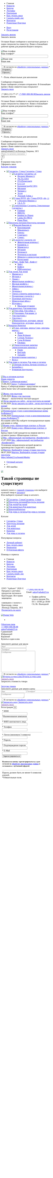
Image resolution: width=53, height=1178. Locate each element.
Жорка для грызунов (20, 396)
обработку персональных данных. (33, 67)
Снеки (20, 237)
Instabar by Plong (25, 215)
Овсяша (21, 342)
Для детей (22, 504)
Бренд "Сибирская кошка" (23, 384)
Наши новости (8, 379)
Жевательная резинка (28, 242)
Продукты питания (35, 502)
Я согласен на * (27, 674)
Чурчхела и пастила (27, 254)
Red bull (21, 352)
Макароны (23, 230)
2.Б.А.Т (21, 203)
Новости (11, 6)
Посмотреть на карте (11, 610)
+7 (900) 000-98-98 (27, 94)
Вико (20, 333)
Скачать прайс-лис (15, 18)
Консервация (23, 227)
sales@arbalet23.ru (40, 592)
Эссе (20, 193)
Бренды (10, 8)
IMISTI (21, 213)
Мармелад (23, 247)
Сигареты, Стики (33, 499)
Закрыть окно (7, 89)
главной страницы (25, 490)
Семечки (22, 235)
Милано (21, 188)
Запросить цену (25, 702)
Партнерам (12, 13)
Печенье (22, 252)
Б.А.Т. (21, 183)
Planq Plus (22, 220)
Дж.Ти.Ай (23, 179)
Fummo (21, 210)
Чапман (21, 191)
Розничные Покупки (16, 23)
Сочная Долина (25, 338)
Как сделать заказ (15, 15)
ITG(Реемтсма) (24, 181)
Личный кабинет (14, 542)
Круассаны (23, 259)
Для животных (29, 507)
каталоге (21, 492)
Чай (20, 264)
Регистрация (12, 30)
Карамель (23, 245)
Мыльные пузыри (26, 306)
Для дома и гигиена (36, 512)
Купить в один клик (31, 676)
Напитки (21, 509)
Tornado (21, 355)
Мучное (21, 249)
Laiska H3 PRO (24, 218)
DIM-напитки (24, 269)
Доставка (11, 11)
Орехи (20, 232)
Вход (9, 27)
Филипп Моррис (26, 176)
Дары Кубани (24, 335)
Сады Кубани (24, 340)
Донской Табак (25, 196)
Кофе (20, 267)
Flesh (20, 350)
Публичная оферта (15, 550)
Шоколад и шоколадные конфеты (33, 257)
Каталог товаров (8, 167)
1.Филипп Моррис (27, 201)
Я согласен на (27, 67)
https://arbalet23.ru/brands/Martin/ (15, 457)
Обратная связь (8, 624)
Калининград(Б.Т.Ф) (27, 186)
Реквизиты (12, 547)
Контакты (11, 20)
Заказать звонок (8, 34)
